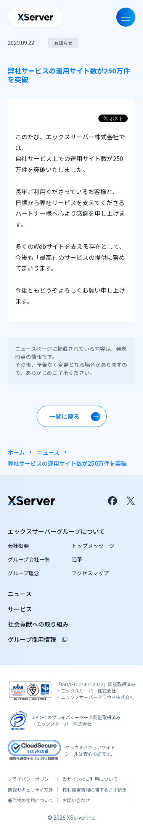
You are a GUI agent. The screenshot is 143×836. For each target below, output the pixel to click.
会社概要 (18, 545)
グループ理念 (23, 573)
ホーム (16, 452)
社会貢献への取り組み (38, 624)
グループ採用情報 (38, 639)
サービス (20, 608)
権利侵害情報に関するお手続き (95, 789)
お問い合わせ (76, 800)
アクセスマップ (90, 573)
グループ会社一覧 (29, 559)
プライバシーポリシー (30, 779)
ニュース (48, 452)
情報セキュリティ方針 (30, 789)
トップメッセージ (93, 545)
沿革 (77, 559)
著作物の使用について (30, 800)
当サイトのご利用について (90, 779)
